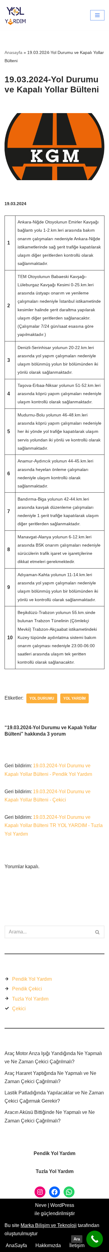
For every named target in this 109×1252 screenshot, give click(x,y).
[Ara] (97, 932)
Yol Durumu (41, 698)
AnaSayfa (16, 1245)
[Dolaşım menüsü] (97, 15)
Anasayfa (13, 52)
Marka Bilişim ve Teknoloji (49, 1225)
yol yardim (74, 698)
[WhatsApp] (69, 1191)
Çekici (19, 1008)
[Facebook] (54, 1191)
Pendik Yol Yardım (32, 979)
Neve (41, 1205)
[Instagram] (40, 1191)
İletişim (76, 1245)
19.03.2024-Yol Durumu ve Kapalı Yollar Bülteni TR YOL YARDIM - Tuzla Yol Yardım (54, 825)
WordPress (62, 1205)
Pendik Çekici (27, 988)
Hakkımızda (48, 1245)
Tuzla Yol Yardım (30, 998)
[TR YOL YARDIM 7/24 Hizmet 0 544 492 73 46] (17, 15)
